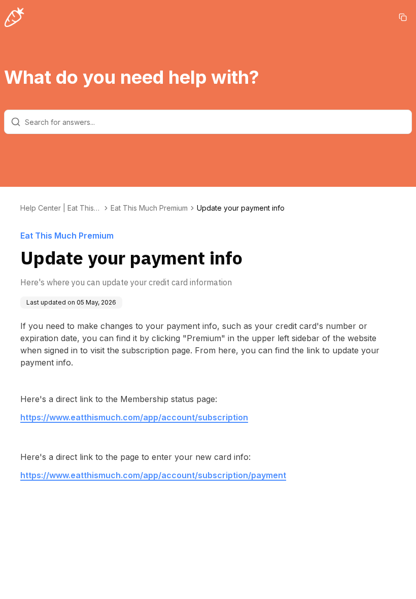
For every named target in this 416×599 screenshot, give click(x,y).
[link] (241, 208)
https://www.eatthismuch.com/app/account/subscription (134, 417)
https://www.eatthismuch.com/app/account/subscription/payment (153, 475)
